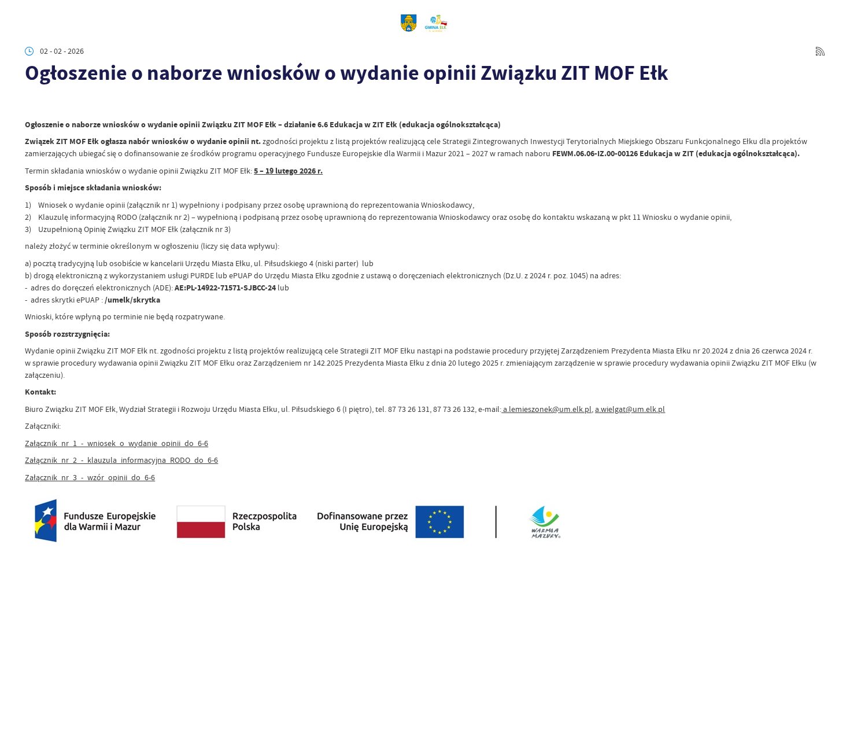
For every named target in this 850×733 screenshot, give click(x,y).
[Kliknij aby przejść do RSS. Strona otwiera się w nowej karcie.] (820, 51)
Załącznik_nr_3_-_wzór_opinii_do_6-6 (90, 477)
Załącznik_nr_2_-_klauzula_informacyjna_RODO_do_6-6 (121, 460)
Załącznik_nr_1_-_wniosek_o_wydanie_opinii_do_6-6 (116, 443)
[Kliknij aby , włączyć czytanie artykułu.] (32, 104)
